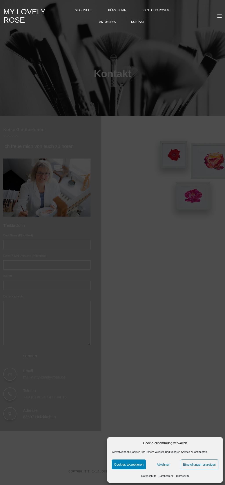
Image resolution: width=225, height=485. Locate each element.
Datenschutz (148, 476)
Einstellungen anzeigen (199, 464)
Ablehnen (163, 464)
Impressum (182, 476)
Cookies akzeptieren (128, 464)
